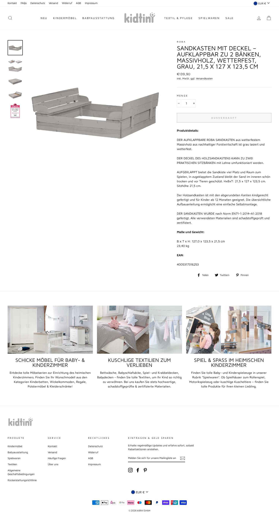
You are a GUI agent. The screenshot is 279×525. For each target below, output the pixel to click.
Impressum (91, 3)
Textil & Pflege (178, 18)
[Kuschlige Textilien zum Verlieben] (139, 329)
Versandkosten (204, 78)
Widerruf (67, 3)
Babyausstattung (98, 18)
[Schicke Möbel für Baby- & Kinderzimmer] (50, 329)
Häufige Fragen (57, 458)
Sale (229, 18)
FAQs (24, 3)
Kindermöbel (65, 18)
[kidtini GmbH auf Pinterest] (145, 470)
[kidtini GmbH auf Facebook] (138, 470)
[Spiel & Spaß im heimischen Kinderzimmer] (228, 329)
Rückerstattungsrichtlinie (22, 480)
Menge (182, 95)
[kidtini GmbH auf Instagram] (130, 470)
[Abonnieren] (182, 458)
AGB (78, 3)
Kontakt (12, 3)
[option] (95, 109)
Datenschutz (37, 3)
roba (181, 41)
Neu (44, 18)
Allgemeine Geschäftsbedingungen (21, 472)
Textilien (12, 464)
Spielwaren (209, 18)
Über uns (53, 464)
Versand (53, 3)
